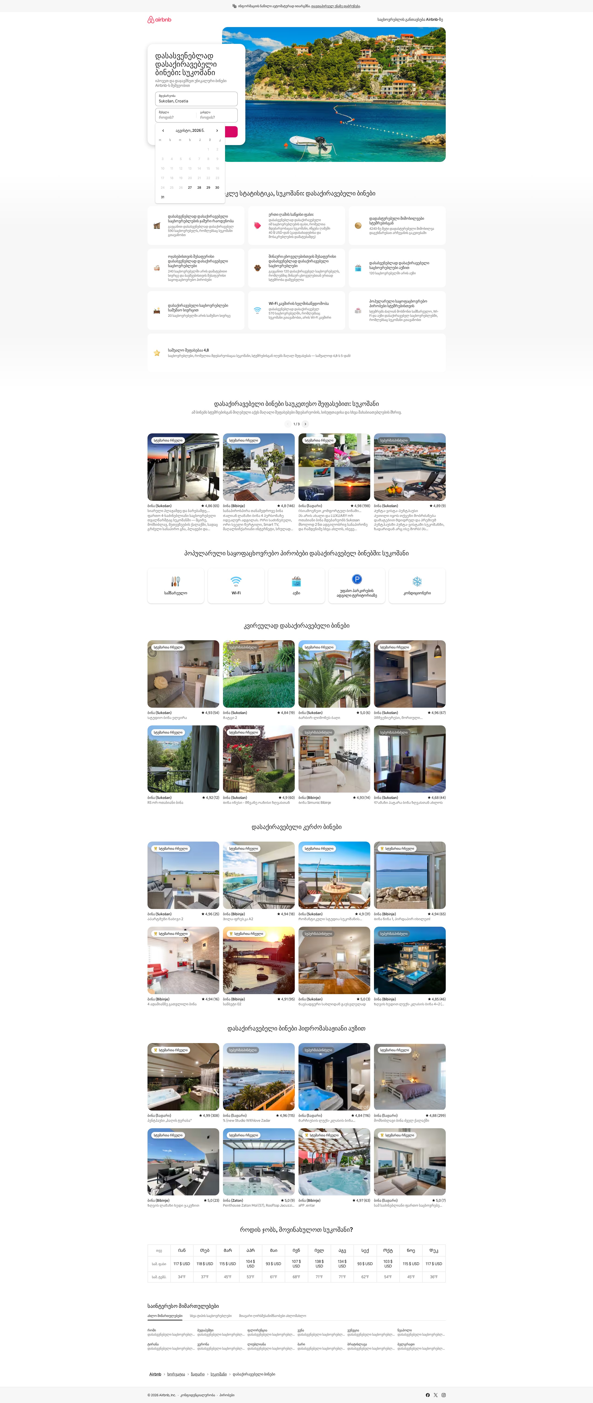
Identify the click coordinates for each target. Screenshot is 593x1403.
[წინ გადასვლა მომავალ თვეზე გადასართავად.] (217, 130)
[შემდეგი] (305, 424)
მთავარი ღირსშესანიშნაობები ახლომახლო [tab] (272, 1316)
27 (190, 187)
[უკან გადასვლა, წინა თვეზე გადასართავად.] (163, 130)
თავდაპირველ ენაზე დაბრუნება (335, 6)
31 (162, 197)
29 (208, 187)
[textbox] (176, 117)
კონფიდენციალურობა (197, 1395)
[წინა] (288, 424)
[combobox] (196, 101)
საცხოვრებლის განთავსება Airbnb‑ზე (410, 19)
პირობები (226, 1395)
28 (199, 187)
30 (217, 187)
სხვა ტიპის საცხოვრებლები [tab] (211, 1316)
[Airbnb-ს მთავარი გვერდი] (159, 19)
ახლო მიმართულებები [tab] (164, 1316)
